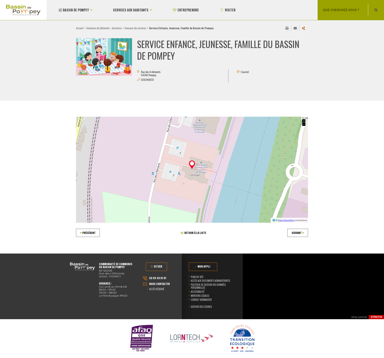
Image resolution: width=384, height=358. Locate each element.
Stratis (376, 316)
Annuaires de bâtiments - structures (104, 28)
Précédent (89, 233)
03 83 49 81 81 (157, 278)
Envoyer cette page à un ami (295, 28)
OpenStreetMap (286, 220)
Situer (158, 266)
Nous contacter (159, 284)
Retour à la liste (195, 233)
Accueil (79, 28)
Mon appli (204, 266)
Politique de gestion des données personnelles (208, 286)
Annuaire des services (135, 28)
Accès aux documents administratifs (210, 281)
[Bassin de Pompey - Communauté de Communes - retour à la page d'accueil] (23, 10)
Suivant (297, 233)
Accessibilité (197, 292)
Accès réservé (156, 289)
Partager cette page (303, 28)
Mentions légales (200, 296)
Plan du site (197, 277)
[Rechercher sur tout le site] (376, 10)
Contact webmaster (201, 300)
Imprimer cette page (287, 28)
